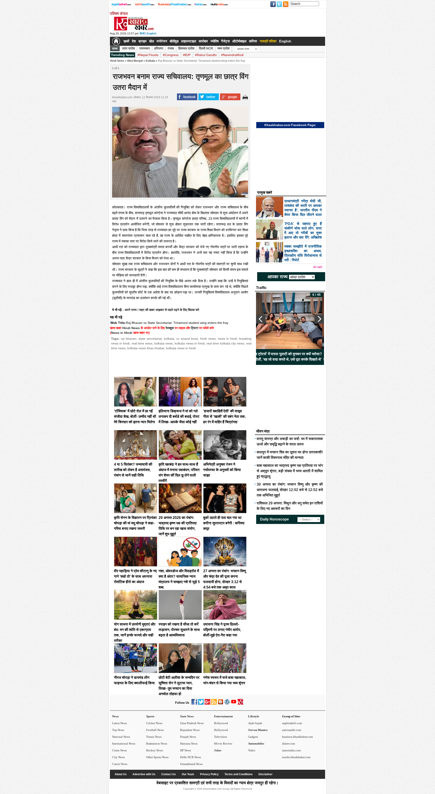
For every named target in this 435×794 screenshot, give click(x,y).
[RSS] (214, 703)
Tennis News (154, 736)
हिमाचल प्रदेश (186, 48)
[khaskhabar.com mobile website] (240, 703)
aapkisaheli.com (292, 723)
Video (251, 750)
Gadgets (253, 736)
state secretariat (150, 338)
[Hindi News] (133, 29)
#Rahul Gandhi (206, 55)
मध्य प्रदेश (224, 48)
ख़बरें (126, 41)
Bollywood (221, 723)
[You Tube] (234, 703)
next (319, 319)
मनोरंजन (162, 41)
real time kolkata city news (225, 343)
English (151, 33)
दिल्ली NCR (206, 48)
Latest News (119, 723)
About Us (121, 774)
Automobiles (256, 743)
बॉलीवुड (174, 41)
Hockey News (154, 750)
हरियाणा (158, 48)
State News (187, 716)
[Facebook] (194, 703)
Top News (118, 730)
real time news (142, 343)
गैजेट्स (225, 41)
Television (220, 736)
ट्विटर (194, 328)
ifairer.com (288, 743)
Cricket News (154, 723)
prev (261, 319)
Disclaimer (266, 774)
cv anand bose (187, 338)
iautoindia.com (291, 750)
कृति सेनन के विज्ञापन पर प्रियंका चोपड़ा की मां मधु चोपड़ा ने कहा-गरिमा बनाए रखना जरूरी (135, 523)
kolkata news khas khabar (145, 348)
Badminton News (156, 743)
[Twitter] (201, 703)
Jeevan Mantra (258, 730)
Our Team (188, 774)
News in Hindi (121, 333)
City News (118, 757)
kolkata (169, 338)
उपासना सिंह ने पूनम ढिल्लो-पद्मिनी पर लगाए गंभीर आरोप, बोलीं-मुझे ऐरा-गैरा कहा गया (222, 629)
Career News (119, 764)
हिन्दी (142, 33)
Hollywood (221, 730)
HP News (185, 750)
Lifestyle (253, 716)
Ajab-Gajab (255, 723)
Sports (150, 716)
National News (121, 736)
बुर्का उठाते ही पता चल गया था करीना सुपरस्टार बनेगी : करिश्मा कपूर (223, 523)
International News (123, 743)
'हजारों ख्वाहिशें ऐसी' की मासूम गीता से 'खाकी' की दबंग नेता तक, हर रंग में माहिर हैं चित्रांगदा (224, 416)
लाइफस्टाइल (188, 41)
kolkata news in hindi (190, 343)
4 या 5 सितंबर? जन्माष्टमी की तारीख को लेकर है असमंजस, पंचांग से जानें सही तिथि (133, 469)
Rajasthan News (190, 730)
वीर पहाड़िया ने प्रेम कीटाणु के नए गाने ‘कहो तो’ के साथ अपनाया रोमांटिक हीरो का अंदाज (135, 576)
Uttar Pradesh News (192, 723)
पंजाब (171, 48)
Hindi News (117, 60)
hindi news (207, 338)
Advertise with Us (144, 774)
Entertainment (223, 716)
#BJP (187, 55)
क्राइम (142, 41)
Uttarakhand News (191, 764)
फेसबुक (170, 328)
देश (134, 41)
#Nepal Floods (148, 55)
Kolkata (150, 60)
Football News (155, 730)
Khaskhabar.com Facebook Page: (290, 125)
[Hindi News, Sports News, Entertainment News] (116, 41)
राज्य (115, 48)
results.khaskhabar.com (296, 757)
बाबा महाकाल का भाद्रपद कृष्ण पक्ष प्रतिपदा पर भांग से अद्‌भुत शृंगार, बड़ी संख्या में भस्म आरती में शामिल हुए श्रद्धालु (290, 471)
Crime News (119, 750)
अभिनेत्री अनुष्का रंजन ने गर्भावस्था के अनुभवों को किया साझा (222, 469)
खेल (151, 41)
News (115, 716)
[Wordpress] (227, 703)
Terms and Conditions (239, 774)
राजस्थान (144, 48)
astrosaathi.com (291, 730)
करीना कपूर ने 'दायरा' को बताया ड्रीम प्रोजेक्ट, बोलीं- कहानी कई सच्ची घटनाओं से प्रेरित (316, 356)
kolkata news (163, 343)
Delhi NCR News (190, 757)
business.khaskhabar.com (297, 736)
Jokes (217, 750)
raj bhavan (128, 338)
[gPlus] (207, 703)
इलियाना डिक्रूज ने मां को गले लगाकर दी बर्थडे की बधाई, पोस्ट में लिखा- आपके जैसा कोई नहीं (179, 416)
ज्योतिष (214, 41)
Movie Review (223, 743)
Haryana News (189, 743)
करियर (253, 41)
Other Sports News (157, 757)
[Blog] (220, 703)
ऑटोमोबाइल (239, 41)
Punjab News (188, 736)
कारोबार (203, 41)
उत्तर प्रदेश (128, 48)
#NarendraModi (232, 55)
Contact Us (168, 774)
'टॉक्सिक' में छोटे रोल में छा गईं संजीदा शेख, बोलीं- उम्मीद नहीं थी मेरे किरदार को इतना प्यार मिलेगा (135, 416)
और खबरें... (318, 267)
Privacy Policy (209, 774)
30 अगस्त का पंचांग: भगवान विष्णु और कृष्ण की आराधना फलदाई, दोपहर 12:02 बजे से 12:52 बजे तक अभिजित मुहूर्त (290, 489)
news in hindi (227, 338)
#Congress (171, 55)
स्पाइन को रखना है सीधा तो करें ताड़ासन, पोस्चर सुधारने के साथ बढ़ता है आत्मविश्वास (179, 629)
